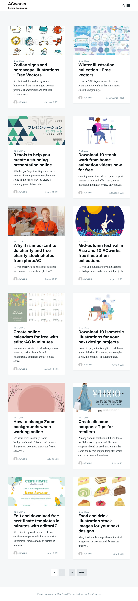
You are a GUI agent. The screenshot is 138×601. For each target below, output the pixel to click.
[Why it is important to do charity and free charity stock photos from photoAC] (36, 221)
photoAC (19, 241)
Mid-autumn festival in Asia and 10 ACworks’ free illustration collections (100, 253)
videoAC (83, 151)
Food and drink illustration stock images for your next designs (98, 523)
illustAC (19, 61)
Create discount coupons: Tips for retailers (95, 426)
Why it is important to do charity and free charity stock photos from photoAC (34, 253)
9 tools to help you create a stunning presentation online (32, 159)
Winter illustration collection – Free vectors (96, 69)
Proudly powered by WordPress (52, 594)
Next (81, 572)
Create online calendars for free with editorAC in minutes (35, 336)
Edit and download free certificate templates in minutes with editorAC (36, 520)
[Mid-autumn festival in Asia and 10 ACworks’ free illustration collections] (101, 221)
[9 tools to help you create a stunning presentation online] (36, 130)
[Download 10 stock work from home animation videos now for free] (101, 130)
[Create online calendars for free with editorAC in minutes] (36, 307)
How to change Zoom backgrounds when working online (34, 426)
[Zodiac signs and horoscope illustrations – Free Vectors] (36, 40)
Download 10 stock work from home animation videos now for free (100, 162)
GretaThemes (94, 594)
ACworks (17, 3)
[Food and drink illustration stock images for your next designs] (101, 491)
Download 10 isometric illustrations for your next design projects (101, 336)
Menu (128, 5)
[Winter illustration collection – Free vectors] (101, 40)
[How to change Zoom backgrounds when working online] (36, 397)
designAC (19, 151)
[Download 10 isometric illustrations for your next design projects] (101, 307)
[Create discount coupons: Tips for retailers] (101, 397)
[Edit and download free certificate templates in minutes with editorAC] (36, 491)
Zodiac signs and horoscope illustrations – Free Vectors (36, 69)
